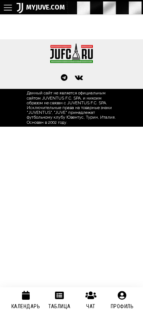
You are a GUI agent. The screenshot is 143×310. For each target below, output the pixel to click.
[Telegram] (64, 78)
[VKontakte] (79, 78)
